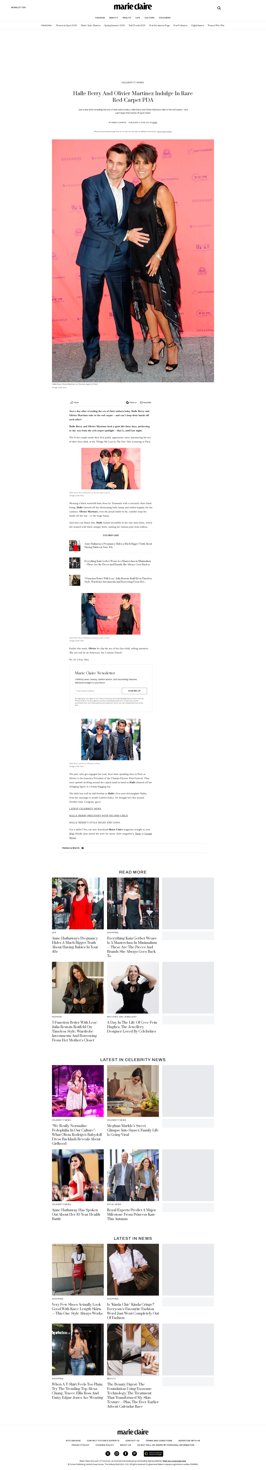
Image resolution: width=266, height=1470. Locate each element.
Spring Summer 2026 (114, 25)
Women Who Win (216, 25)
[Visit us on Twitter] (107, 1453)
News (154, 123)
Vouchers (165, 18)
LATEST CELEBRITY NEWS (85, 808)
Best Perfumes (180, 25)
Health (127, 18)
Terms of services (106, 699)
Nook (138, 833)
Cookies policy (105, 1445)
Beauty (113, 18)
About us (125, 1445)
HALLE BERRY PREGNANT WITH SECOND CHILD (98, 815)
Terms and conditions (159, 1441)
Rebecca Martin (118, 123)
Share (76, 403)
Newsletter (147, 403)
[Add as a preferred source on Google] (171, 1454)
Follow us (133, 403)
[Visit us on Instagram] (116, 1453)
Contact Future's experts (103, 1441)
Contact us (133, 1441)
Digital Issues (197, 25)
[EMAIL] (82, 848)
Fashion (100, 18)
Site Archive (73, 1441)
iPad (71, 833)
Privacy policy (80, 1445)
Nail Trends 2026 (137, 25)
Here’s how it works (164, 132)
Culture (149, 18)
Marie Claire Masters (90, 25)
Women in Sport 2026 (66, 25)
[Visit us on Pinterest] (134, 1453)
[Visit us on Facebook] (125, 1453)
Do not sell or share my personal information (165, 1445)
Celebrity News (133, 82)
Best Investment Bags (159, 25)
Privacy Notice (80, 701)
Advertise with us (189, 1441)
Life (137, 18)
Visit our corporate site (174, 1461)
